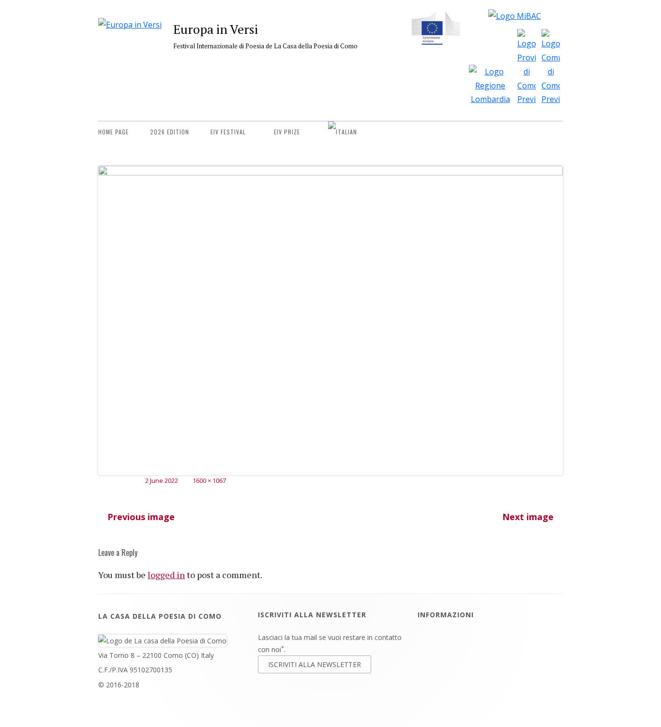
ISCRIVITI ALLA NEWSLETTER (314, 664)
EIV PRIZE (287, 132)
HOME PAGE (113, 132)
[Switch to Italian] (342, 132)
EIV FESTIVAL (228, 132)
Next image (528, 517)
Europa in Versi (215, 29)
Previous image (141, 517)
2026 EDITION (169, 132)
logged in (166, 575)
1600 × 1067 (209, 480)
